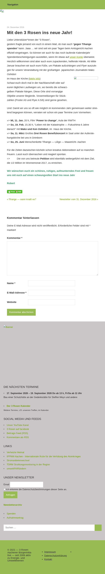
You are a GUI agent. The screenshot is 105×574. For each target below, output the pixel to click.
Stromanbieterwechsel (18, 460)
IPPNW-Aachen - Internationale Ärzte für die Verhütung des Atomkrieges (44, 456)
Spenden (11, 513)
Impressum (50, 552)
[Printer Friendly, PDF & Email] (14, 191)
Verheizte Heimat (15, 452)
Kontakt (48, 559)
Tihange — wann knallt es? (22, 199)
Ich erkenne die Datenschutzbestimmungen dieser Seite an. (36, 489)
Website (11, 302)
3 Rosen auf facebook (18, 429)
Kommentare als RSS (18, 437)
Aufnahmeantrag (15, 517)
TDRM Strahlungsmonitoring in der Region (28, 464)
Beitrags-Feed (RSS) (17, 433)
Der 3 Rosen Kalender (18, 406)
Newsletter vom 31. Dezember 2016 (78, 199)
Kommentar (14, 238)
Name (11, 283)
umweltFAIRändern (16, 468)
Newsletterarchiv (13, 505)
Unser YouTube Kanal (18, 425)
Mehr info (34, 78)
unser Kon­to (76, 57)
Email (6, 484)
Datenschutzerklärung (55, 555)
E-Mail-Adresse (16, 292)
